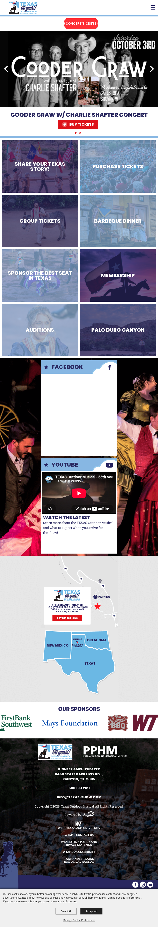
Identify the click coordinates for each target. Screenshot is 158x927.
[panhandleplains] (105, 751)
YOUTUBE (64, 464)
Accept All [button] (91, 911)
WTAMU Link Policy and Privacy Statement (79, 843)
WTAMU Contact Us (79, 835)
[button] (6, 69)
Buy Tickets (81, 124)
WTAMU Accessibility (79, 852)
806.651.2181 (79, 788)
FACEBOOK (67, 367)
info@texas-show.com (79, 797)
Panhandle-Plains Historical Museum (79, 860)
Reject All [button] (66, 911)
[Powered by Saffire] (88, 815)
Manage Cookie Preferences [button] (79, 920)
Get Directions (67, 618)
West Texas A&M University (79, 828)
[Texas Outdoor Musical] (23, 7)
